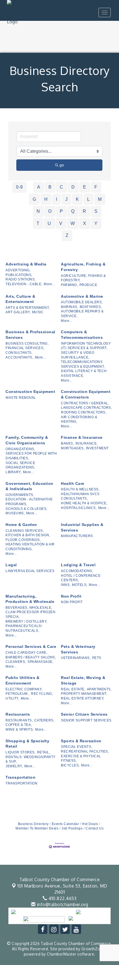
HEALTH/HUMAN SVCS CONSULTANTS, (80, 496)
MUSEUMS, (15, 513)
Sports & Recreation (81, 741)
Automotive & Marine (82, 296)
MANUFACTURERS (77, 536)
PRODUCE (88, 285)
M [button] (100, 199)
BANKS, (67, 443)
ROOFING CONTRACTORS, (83, 412)
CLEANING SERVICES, (25, 531)
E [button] (84, 187)
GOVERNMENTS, (20, 495)
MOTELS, (79, 585)
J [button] (66, 199)
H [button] (46, 199)
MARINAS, (69, 307)
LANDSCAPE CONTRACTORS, (86, 408)
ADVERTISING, (18, 270)
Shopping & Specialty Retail (27, 744)
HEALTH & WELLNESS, (80, 489)
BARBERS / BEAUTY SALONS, (31, 657)
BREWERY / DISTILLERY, (26, 621)
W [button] (73, 223)
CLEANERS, (16, 662)
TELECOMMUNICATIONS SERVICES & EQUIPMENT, (83, 364)
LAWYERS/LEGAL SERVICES (30, 571)
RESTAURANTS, (19, 720)
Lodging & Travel (78, 565)
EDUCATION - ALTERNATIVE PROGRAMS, (29, 501)
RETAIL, (43, 752)
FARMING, (69, 285)
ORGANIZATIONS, (20, 449)
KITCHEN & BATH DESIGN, (28, 535)
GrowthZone (93, 948)
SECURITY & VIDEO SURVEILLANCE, (77, 355)
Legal (11, 565)
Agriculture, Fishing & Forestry (83, 267)
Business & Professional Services (30, 335)
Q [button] (73, 211)
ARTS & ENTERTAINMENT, (28, 308)
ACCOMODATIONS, (77, 571)
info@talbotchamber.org (61, 904)
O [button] (50, 211)
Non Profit (71, 596)
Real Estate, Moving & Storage (83, 680)
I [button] (56, 199)
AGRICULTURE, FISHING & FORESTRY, (83, 278)
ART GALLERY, (18, 312)
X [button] (84, 223)
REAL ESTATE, (73, 689)
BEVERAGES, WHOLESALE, (29, 608)
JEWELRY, (14, 766)
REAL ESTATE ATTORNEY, (82, 698)
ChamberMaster (61, 954)
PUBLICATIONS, (19, 275)
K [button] (77, 199)
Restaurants (18, 714)
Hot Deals (90, 824)
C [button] (61, 187)
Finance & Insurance (82, 437)
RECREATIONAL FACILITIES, (85, 751)
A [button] (38, 187)
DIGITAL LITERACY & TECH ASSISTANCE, (84, 373)
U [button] (49, 223)
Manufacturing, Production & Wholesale (30, 599)
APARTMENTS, (99, 689)
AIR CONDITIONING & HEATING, (79, 419)
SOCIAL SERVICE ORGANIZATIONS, (20, 465)
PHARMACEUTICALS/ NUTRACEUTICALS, (24, 628)
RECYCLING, (42, 694)
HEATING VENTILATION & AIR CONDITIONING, (30, 546)
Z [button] (67, 235)
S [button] (96, 211)
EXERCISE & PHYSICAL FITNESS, (81, 758)
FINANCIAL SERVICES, (25, 348)
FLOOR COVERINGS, (23, 540)
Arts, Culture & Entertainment (20, 299)
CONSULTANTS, (19, 353)
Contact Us (95, 828)
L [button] (88, 199)
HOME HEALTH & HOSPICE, (84, 503)
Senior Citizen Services (84, 714)
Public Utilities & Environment (22, 680)
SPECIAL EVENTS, (76, 747)
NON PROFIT (71, 602)
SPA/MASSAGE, (40, 662)
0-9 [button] (19, 187)
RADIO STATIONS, (21, 279)
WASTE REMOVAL (21, 398)
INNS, (66, 585)
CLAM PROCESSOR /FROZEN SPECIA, (30, 614)
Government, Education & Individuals (29, 486)
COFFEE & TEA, (19, 725)
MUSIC (38, 312)
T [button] (38, 223)
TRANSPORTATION (21, 783)
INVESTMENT (97, 448)
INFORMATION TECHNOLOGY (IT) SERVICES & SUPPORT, (86, 346)
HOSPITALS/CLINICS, (79, 508)
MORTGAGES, (72, 448)
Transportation (20, 777)
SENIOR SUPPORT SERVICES (86, 720)
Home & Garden (21, 524)
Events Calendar (65, 824)
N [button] (38, 211)
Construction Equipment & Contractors (85, 394)
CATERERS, (44, 720)
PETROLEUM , (18, 694)
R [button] (84, 211)
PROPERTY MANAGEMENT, (84, 694)
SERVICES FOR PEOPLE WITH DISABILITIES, (31, 456)
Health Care (72, 483)
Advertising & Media (26, 264)
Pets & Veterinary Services (78, 649)
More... (49, 284)
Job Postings (71, 828)
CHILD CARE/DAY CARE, (26, 653)
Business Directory (33, 824)
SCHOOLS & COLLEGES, (26, 509)
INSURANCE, (87, 443)
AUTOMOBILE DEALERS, (82, 302)
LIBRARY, (13, 472)
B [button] (50, 187)
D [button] (73, 187)
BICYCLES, (70, 765)
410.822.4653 (61, 898)
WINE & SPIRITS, (20, 729)
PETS (96, 658)
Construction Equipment (30, 391)
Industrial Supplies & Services (82, 527)
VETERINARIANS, (75, 658)
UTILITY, (12, 698)
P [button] (61, 211)
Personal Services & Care (31, 646)
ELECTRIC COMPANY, (24, 689)
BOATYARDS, (91, 307)
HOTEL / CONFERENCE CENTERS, (80, 578)
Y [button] (96, 223)
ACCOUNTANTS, (19, 357)
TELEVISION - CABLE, (24, 284)
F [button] (95, 187)
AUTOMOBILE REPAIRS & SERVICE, (82, 313)
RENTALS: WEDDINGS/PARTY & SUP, (31, 759)
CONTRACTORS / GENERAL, (85, 403)
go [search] (62, 165)
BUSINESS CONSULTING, (27, 343)
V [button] (61, 223)
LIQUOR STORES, (20, 752)
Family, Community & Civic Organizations (27, 440)
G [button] (34, 199)
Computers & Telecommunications (82, 335)
